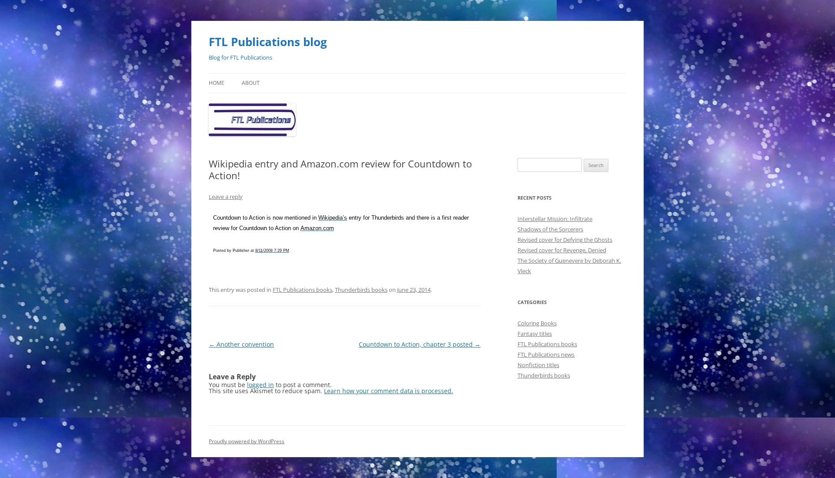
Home (216, 83)
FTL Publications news (546, 354)
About (251, 83)
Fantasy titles (535, 334)
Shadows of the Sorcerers (550, 229)
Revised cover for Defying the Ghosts (565, 240)
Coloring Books (537, 323)
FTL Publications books (302, 290)
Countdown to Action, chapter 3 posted (420, 344)
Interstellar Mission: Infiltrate (555, 219)
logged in (260, 385)
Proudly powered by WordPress (246, 441)
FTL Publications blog (268, 42)
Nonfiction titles (538, 365)
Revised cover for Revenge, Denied (562, 250)
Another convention (241, 344)
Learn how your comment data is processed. (388, 391)
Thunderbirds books (361, 290)
